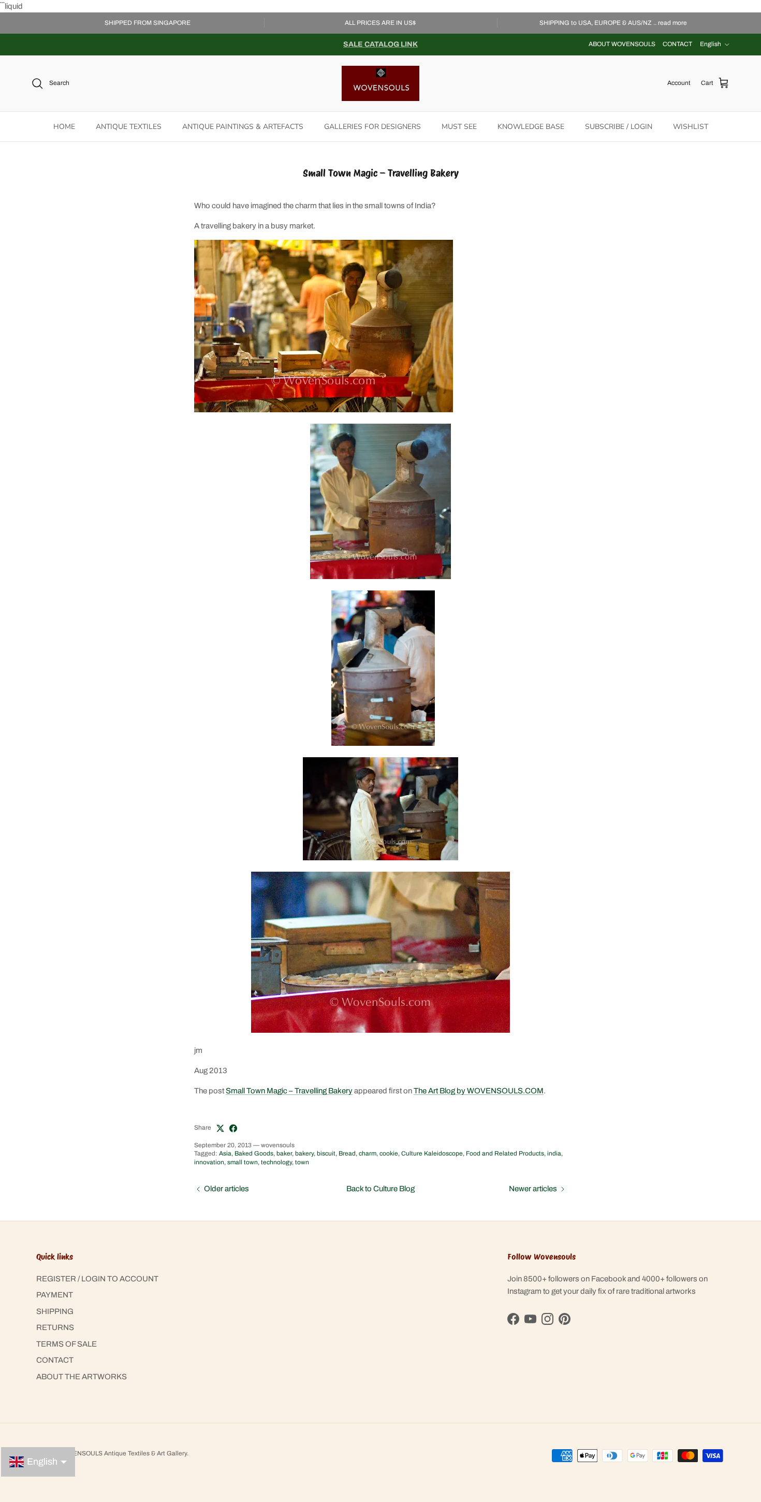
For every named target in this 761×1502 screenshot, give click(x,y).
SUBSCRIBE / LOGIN (618, 127)
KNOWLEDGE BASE (530, 127)
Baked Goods (254, 1153)
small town (242, 1162)
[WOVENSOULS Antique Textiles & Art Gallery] (380, 83)
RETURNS (55, 1327)
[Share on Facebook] (233, 1128)
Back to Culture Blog (380, 1189)
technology (276, 1162)
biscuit (326, 1153)
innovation (209, 1162)
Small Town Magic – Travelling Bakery (289, 1091)
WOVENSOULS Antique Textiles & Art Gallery (122, 1453)
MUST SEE (459, 127)
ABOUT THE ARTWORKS (81, 1377)
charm (367, 1153)
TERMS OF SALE (66, 1344)
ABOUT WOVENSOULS (622, 44)
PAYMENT (54, 1295)
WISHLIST (690, 127)
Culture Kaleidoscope (432, 1153)
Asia (225, 1153)
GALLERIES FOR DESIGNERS (372, 127)
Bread (347, 1153)
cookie (388, 1153)
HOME (64, 127)
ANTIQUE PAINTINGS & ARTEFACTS (242, 127)
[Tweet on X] (220, 1128)
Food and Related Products (505, 1153)
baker (284, 1153)
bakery (304, 1153)
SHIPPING (55, 1311)
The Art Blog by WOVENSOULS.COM (479, 1091)
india (554, 1153)
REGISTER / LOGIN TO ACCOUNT (97, 1279)
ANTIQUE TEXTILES (129, 127)
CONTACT (677, 44)
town (302, 1162)
